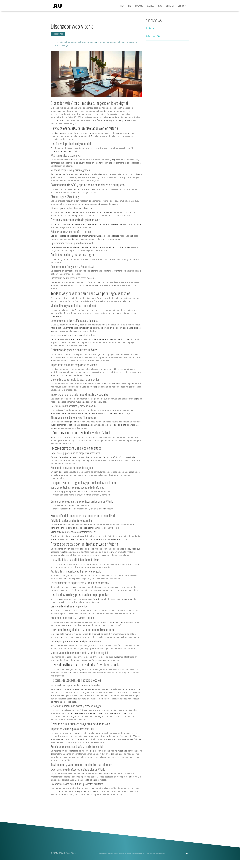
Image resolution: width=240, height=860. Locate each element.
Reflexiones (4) (153, 36)
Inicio (122, 5)
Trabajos (139, 5)
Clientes (150, 5)
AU (58, 853)
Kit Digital (170, 5)
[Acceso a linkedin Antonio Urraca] (186, 853)
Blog (160, 5)
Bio (129, 5)
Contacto (182, 5)
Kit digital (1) (151, 28)
